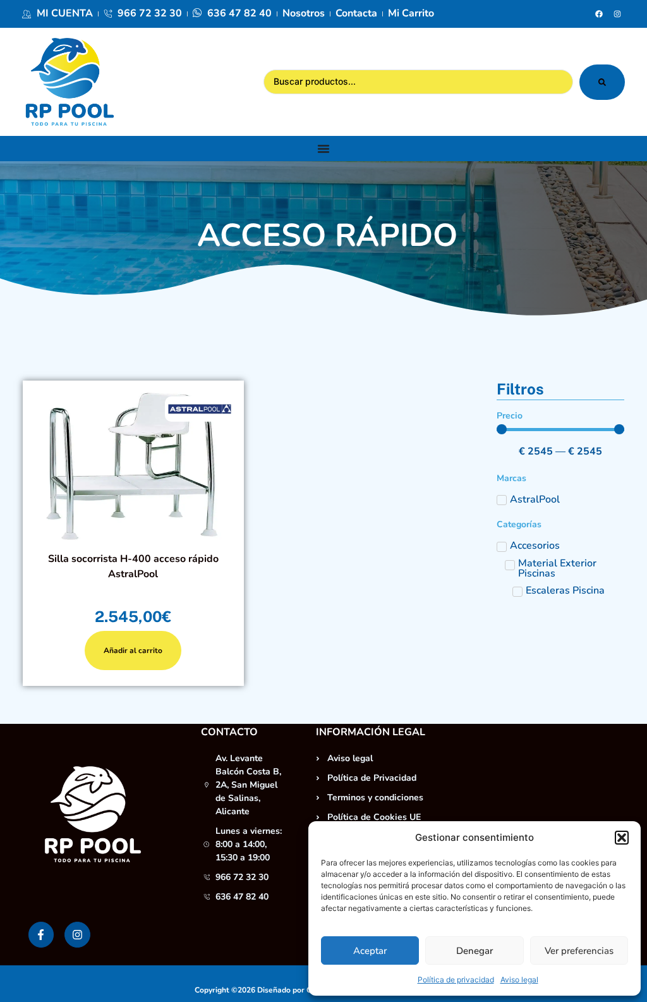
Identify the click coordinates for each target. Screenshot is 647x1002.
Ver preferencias (579, 950)
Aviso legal (519, 979)
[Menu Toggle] (323, 148)
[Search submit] (602, 82)
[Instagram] (617, 13)
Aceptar (370, 950)
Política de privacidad (456, 979)
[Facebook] (599, 13)
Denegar (474, 950)
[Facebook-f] (41, 935)
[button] (621, 837)
